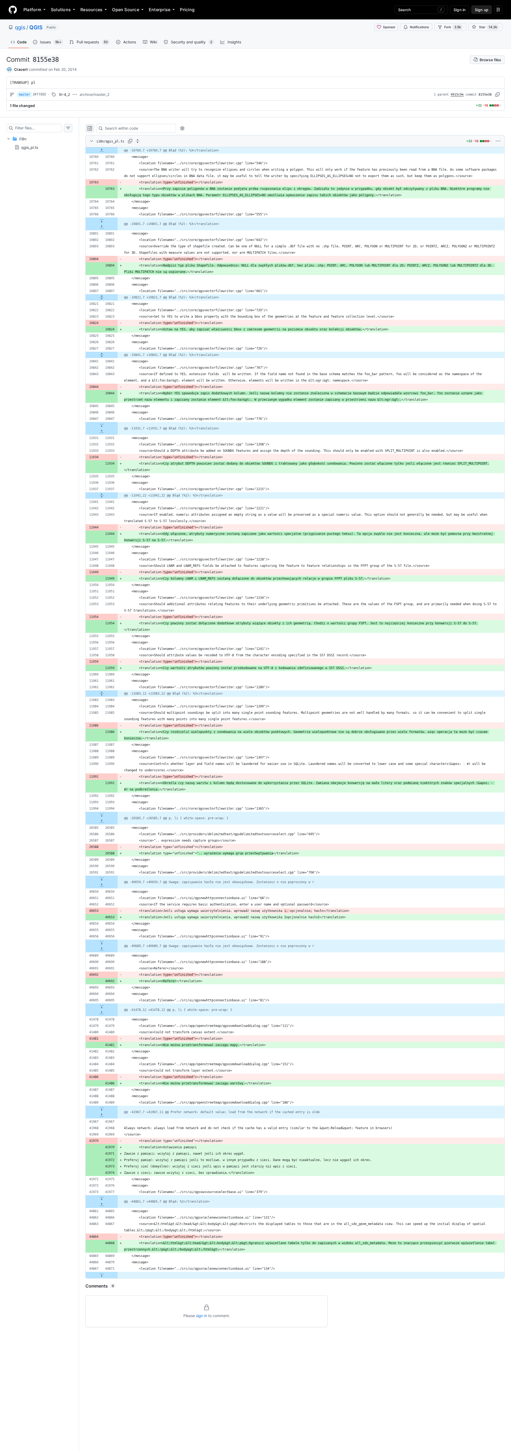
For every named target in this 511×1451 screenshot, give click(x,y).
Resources (91, 9)
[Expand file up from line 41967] (102, 1115)
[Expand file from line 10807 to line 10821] (102, 297)
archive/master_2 (94, 94)
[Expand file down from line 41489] (102, 1109)
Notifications (419, 27)
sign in (201, 1315)
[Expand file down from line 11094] (102, 815)
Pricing (187, 9)
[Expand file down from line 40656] (102, 943)
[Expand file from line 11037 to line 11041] (102, 495)
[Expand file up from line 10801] (102, 227)
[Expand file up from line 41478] (102, 1013)
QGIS (36, 27)
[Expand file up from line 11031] (102, 431)
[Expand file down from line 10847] (102, 425)
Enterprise (159, 9)
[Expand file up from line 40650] (102, 885)
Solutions (61, 9)
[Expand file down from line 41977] (102, 1198)
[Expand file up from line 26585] (102, 821)
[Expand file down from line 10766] (102, 221)
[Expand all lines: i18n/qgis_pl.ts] (137, 141)
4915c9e (457, 94)
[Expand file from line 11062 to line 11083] (102, 693)
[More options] (498, 141)
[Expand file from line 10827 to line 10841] (102, 355)
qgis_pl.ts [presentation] (29, 147)
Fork (452, 27)
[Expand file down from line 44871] (102, 1275)
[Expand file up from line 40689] (102, 949)
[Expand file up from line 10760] (102, 150)
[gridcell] (295, 150)
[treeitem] (39, 142)
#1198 (39, 94)
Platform (32, 9)
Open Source (125, 9)
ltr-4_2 (64, 94)
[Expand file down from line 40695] (102, 1006)
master (24, 94)
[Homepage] (13, 9)
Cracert (21, 69)
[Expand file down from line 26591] (102, 879)
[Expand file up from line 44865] (102, 1205)
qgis (20, 27)
